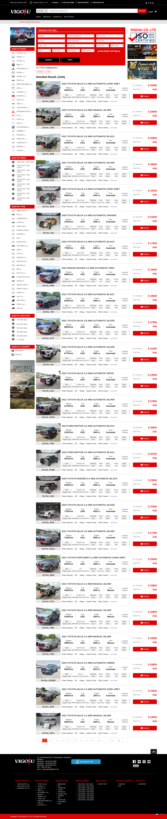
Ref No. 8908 (48, 575)
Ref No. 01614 (48, 549)
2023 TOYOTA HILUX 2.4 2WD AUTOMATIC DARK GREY (91, 84)
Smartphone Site (87, 762)
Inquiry (146, 96)
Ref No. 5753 (48, 601)
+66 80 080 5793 (98, 2)
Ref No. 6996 (48, 154)
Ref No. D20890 (48, 680)
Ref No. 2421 (48, 496)
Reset (70, 60)
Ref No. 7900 (48, 628)
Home (38, 17)
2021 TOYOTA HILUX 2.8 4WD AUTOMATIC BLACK (88, 136)
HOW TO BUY (102, 784)
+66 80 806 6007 (83, 2)
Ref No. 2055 (48, 259)
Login (150, 12)
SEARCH (48, 60)
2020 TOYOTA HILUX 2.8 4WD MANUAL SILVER (86, 110)
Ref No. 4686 (48, 286)
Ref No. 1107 (48, 391)
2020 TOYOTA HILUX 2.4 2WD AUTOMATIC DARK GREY (91, 189)
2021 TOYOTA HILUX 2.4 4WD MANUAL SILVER (86, 584)
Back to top (153, 751)
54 (119, 741)
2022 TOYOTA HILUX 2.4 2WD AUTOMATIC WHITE (88, 373)
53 (112, 741)
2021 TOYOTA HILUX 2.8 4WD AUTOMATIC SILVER (88, 162)
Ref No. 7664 (48, 128)
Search (142, 11)
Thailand (40, 72)
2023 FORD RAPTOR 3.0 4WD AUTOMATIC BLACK (88, 426)
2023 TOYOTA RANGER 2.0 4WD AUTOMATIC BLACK (89, 478)
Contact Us (57, 17)
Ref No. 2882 (48, 101)
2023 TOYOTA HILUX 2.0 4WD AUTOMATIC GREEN (88, 663)
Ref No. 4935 (48, 523)
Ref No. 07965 (48, 470)
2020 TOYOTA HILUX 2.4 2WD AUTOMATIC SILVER (88, 505)
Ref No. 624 (48, 365)
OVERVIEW (142, 784)
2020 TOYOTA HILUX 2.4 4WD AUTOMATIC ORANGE (89, 215)
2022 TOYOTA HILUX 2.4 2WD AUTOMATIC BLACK (88, 241)
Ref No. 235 (48, 233)
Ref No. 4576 (48, 733)
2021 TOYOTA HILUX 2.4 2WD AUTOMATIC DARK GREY (91, 689)
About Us (46, 17)
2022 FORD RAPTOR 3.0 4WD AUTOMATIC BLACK (88, 452)
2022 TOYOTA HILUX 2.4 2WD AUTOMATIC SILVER (88, 347)
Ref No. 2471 (48, 338)
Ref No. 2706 (48, 180)
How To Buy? (69, 17)
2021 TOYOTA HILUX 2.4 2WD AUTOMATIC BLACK (88, 294)
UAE (48, 72)
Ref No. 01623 (48, 417)
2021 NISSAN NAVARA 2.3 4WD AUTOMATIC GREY (88, 268)
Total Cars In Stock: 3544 (18, 2)
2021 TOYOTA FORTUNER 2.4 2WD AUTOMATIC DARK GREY (94, 557)
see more (113, 101)
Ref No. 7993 (48, 444)
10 (99, 741)
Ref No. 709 (48, 312)
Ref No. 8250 (48, 707)
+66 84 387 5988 (68, 2)
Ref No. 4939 (48, 207)
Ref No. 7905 (48, 654)
